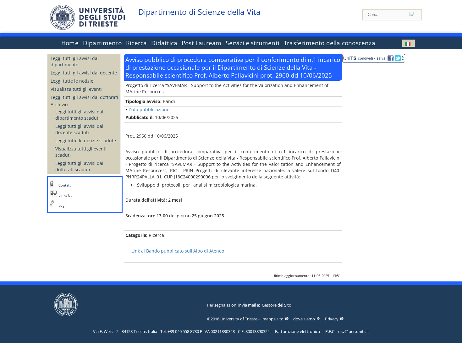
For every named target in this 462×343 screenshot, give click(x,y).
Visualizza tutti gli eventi (76, 89)
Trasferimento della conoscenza (329, 43)
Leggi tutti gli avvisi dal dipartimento (75, 61)
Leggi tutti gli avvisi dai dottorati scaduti (79, 166)
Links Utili (66, 195)
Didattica (164, 43)
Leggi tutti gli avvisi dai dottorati (84, 97)
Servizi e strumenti (252, 43)
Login (63, 205)
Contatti (65, 185)
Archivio (59, 104)
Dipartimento (102, 43)
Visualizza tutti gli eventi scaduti (81, 152)
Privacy (331, 319)
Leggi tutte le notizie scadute (85, 141)
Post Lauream (201, 43)
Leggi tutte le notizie (72, 81)
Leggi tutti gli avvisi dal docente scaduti (79, 129)
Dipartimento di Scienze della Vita (199, 12)
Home (70, 43)
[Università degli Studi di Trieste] (87, 28)
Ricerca (136, 43)
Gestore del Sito (276, 305)
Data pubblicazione (149, 109)
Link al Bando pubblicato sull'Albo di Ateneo (177, 251)
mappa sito (272, 319)
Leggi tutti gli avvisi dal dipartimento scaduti (79, 115)
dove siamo (304, 319)
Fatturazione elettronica (297, 331)
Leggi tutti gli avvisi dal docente (84, 73)
